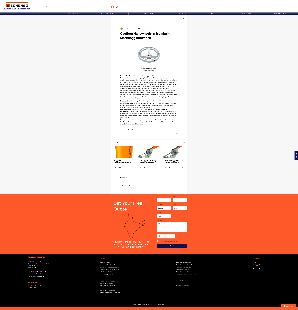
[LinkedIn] (260, 269)
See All (183, 142)
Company (159, 204)
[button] (73, 13)
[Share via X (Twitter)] (125, 129)
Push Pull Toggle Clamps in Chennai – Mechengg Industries (174, 161)
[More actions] (177, 29)
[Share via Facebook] (121, 129)
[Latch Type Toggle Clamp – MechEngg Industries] (149, 152)
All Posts (115, 18)
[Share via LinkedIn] (128, 129)
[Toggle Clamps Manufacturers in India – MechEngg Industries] (124, 152)
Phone (174, 196)
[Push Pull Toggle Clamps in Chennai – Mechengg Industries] (174, 152)
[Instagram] (256, 269)
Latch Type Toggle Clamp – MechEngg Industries (148, 161)
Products (159, 220)
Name (158, 196)
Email (174, 204)
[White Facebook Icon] (253, 269)
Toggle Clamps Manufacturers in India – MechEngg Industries (122, 161)
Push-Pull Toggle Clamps (106, 274)
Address (159, 212)
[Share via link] (132, 129)
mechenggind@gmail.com (38, 273)
